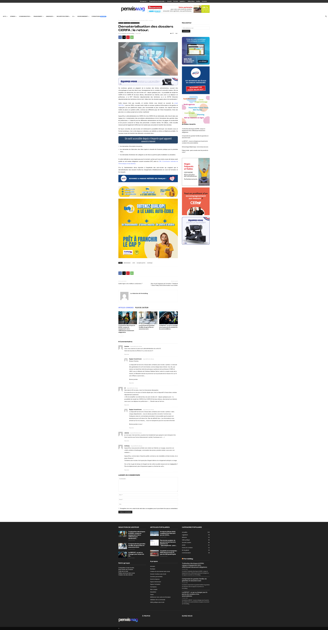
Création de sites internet (125, 575)
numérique (149, 262)
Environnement (82, 16)
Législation (182, 1)
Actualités (125, 20)
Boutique (152, 569)
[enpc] (148, 81)
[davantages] (196, 172)
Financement (38, 16)
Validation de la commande (157, 599)
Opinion (12, 16)
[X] (124, 37)
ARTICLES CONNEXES (126, 307)
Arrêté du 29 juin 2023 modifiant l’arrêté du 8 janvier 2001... (167, 533)
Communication (24, 16)
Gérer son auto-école (135, 22)
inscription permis (141, 262)
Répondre (126, 354)
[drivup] (148, 139)
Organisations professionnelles (156, 1)
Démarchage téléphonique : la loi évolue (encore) (195, 147)
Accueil (120, 20)
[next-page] (122, 336)
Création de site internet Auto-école (160, 571)
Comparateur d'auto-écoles (126, 567)
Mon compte (153, 589)
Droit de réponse (155, 579)
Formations (99, 16)
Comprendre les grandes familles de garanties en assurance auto (146, 327)
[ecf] (148, 178)
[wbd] (148, 191)
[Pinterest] (128, 37)
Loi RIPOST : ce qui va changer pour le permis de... (136, 554)
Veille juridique (191, 1)
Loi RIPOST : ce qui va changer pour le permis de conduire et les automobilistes (168, 327)
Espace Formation (155, 584)
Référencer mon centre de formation (160, 597)
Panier (152, 594)
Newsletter (153, 592)
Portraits (175, 1)
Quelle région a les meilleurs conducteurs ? (130, 283)
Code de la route (123, 571)
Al (125, 388)
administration (127, 262)
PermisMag (188, 559)
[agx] (196, 110)
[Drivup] (196, 51)
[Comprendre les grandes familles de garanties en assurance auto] (148, 317)
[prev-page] (119, 336)
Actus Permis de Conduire (125, 569)
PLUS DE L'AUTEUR (141, 307)
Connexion (204, 1)
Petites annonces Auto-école (126, 573)
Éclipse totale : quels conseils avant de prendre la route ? (195, 151)
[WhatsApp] (132, 37)
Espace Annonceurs (155, 581)
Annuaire (169, 1)
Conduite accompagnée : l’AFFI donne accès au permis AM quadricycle (168, 552)
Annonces (49, 16)
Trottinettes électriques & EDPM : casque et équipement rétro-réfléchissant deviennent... (136, 535)
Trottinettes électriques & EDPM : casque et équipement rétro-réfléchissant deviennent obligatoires (126, 329)
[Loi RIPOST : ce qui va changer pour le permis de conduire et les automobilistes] (168, 317)
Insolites (198, 1)
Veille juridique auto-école (157, 602)
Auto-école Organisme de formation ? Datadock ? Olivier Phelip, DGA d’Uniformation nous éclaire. (164, 284)
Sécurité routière (63, 16)
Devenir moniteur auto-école (158, 574)
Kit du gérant (143, 1)
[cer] (196, 201)
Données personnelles (156, 576)
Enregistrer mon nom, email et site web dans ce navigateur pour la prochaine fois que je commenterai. (149, 508)
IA (73, 16)
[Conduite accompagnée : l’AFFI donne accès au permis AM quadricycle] (154, 553)
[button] (326, 16)
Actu (4, 16)
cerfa (133, 262)
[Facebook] (120, 37)
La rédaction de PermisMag (127, 33)
